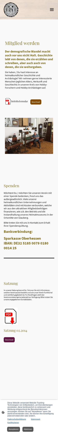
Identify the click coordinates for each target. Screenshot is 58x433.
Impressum (35, 419)
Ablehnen (28, 429)
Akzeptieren (14, 429)
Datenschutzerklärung (16, 419)
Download (36, 102)
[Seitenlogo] (11, 9)
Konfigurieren (13, 423)
